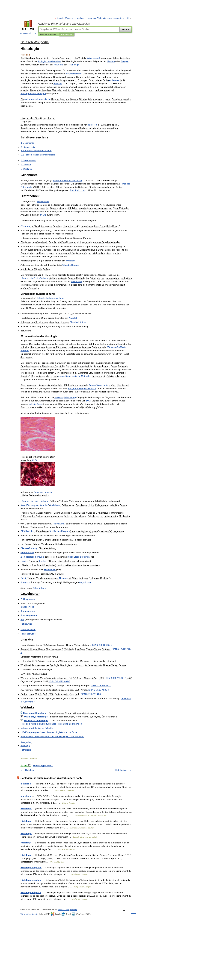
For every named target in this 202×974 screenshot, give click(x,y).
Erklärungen (66, 34)
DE (128, 18)
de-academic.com (28, 33)
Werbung (73, 909)
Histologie (26, 808)
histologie (26, 783)
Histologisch (121, 770)
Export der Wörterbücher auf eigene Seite (105, 18)
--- (102, 645)
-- (34, 278)
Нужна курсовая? (43, 765)
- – (52, 736)
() (34, 460)
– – (49, 732)
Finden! (125, 29)
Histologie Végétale (31, 867)
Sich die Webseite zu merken (70, 18)
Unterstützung (63, 909)
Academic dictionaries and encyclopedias (64, 23)
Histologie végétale (31, 892)
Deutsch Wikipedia (48, 34)
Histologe (30, 770)
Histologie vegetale (31, 880)
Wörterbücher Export (29, 914)
